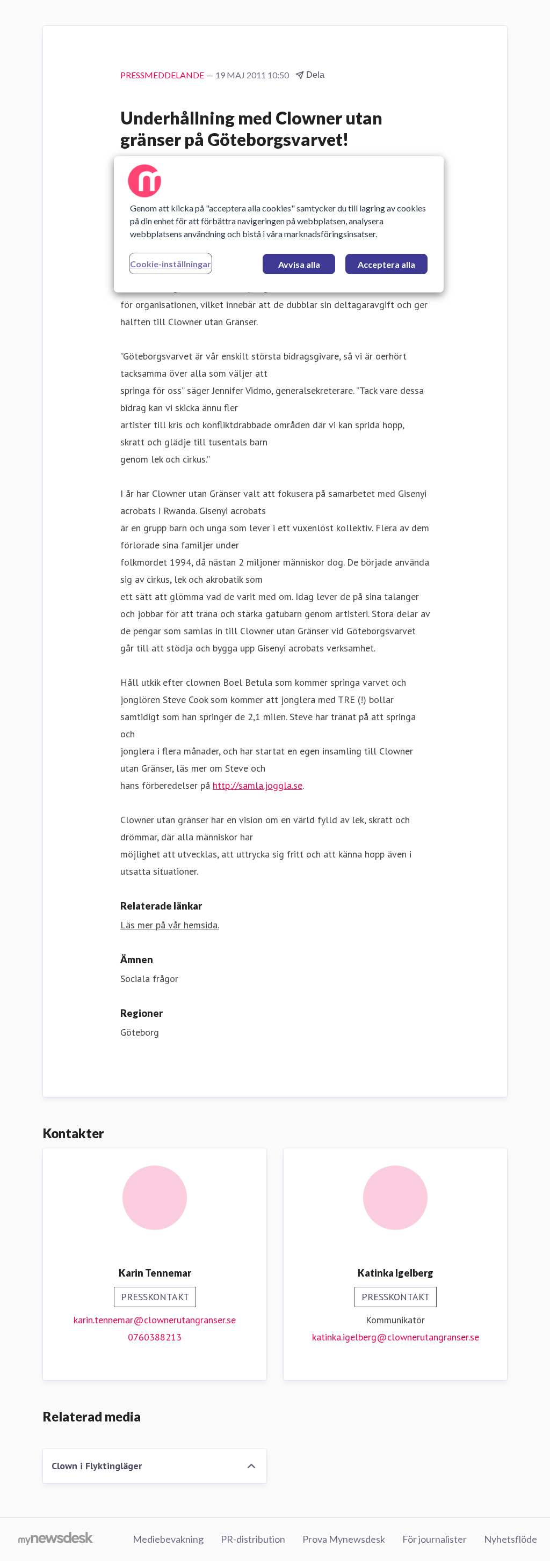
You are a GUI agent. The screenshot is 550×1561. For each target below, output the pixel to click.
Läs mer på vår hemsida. (169, 925)
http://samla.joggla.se (257, 785)
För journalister (434, 1539)
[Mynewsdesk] (55, 1539)
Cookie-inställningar (170, 264)
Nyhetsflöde (510, 1539)
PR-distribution (253, 1539)
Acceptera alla (386, 264)
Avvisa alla (299, 264)
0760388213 (155, 1337)
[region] (279, 224)
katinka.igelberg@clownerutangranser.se (395, 1337)
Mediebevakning (168, 1539)
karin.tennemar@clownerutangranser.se (155, 1320)
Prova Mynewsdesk (343, 1539)
